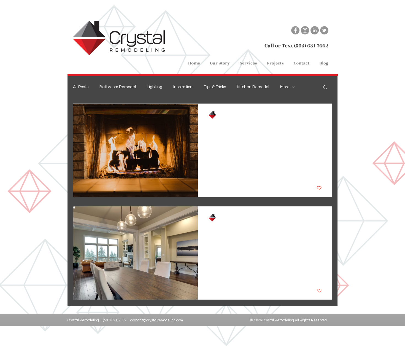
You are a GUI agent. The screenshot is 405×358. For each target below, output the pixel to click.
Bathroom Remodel (117, 87)
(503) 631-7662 (114, 320)
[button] (248, 61)
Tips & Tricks (215, 87)
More (285, 87)
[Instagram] (305, 30)
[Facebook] (295, 30)
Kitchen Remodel (253, 87)
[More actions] (321, 115)
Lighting (154, 87)
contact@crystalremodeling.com (156, 320)
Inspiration (183, 87)
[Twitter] (324, 30)
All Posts (80, 87)
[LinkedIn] (314, 30)
